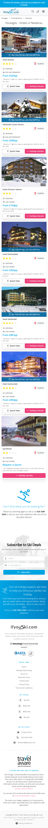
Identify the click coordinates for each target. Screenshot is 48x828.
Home (24, 667)
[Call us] (38, 11)
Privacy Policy (24, 684)
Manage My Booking (24, 670)
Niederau (28, 18)
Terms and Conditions (24, 688)
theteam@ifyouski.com (26, 742)
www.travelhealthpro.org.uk (25, 796)
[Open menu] (43, 11)
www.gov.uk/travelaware (24, 789)
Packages (4, 18)
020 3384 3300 (26, 737)
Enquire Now (27, 732)
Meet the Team (24, 677)
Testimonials (24, 681)
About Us (24, 674)
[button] (24, 42)
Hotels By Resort (16, 18)
